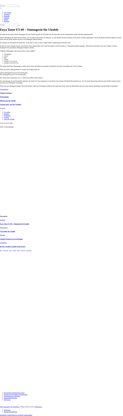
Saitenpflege (29, 250)
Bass (1, 250)
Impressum (7, 400)
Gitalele (14, 250)
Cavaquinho (5, 250)
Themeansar (38, 407)
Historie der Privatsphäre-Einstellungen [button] (16, 394)
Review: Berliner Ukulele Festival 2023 (12, 246)
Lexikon (6, 117)
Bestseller (7, 16)
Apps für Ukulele (9, 119)
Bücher (6, 19)
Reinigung (23, 250)
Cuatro (10, 250)
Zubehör (6, 18)
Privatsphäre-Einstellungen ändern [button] (14, 393)
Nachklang (7, 116)
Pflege (18, 250)
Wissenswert (4, 227)
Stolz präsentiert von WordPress (10, 407)
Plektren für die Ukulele (8, 101)
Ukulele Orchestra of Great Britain (11, 239)
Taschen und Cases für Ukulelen (10, 104)
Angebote (7, 14)
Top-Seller (7, 112)
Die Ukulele (7, 13)
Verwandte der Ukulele (7, 231)
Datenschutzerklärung (10, 398)
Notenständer (4, 89)
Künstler (6, 114)
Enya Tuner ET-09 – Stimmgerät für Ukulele (14, 224)
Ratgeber (6, 21)
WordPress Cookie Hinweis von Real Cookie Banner (16, 415)
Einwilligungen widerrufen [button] (12, 396)
